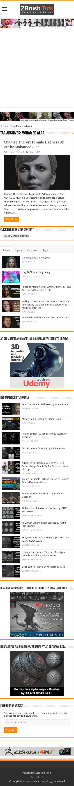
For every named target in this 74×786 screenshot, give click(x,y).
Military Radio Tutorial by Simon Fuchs (41, 419)
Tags (45, 250)
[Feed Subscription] (73, 133)
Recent (6, 250)
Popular (19, 250)
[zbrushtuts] (37, 9)
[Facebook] (35, 777)
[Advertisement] (37, 70)
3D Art (31, 152)
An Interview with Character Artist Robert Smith (46, 317)
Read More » (11, 219)
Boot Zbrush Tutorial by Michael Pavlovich (43, 566)
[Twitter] (38, 777)
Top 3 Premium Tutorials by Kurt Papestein (43, 448)
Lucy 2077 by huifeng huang (36, 272)
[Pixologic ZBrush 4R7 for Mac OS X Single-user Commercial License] (37, 751)
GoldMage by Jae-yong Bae (36, 257)
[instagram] (42, 777)
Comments (32, 250)
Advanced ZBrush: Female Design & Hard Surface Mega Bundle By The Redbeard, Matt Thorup (45, 466)
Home (6, 126)
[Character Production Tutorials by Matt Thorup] (37, 23)
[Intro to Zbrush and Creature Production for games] (37, 116)
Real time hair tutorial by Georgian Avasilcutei (45, 404)
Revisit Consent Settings (16, 235)
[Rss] (32, 777)
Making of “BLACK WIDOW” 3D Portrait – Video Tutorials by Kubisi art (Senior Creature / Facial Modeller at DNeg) (46, 304)
